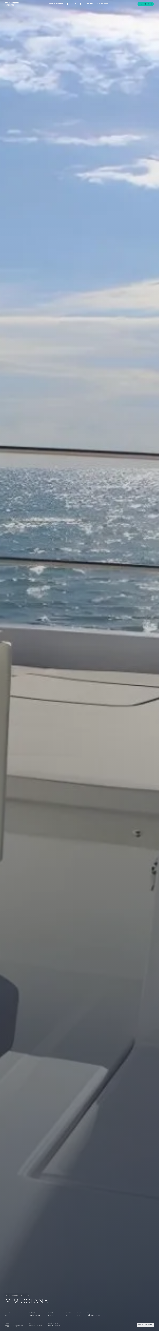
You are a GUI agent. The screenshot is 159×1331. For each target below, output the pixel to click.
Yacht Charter (56, 4)
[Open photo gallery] (79, 665)
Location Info (87, 4)
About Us (72, 4)
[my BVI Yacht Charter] (12, 4)
